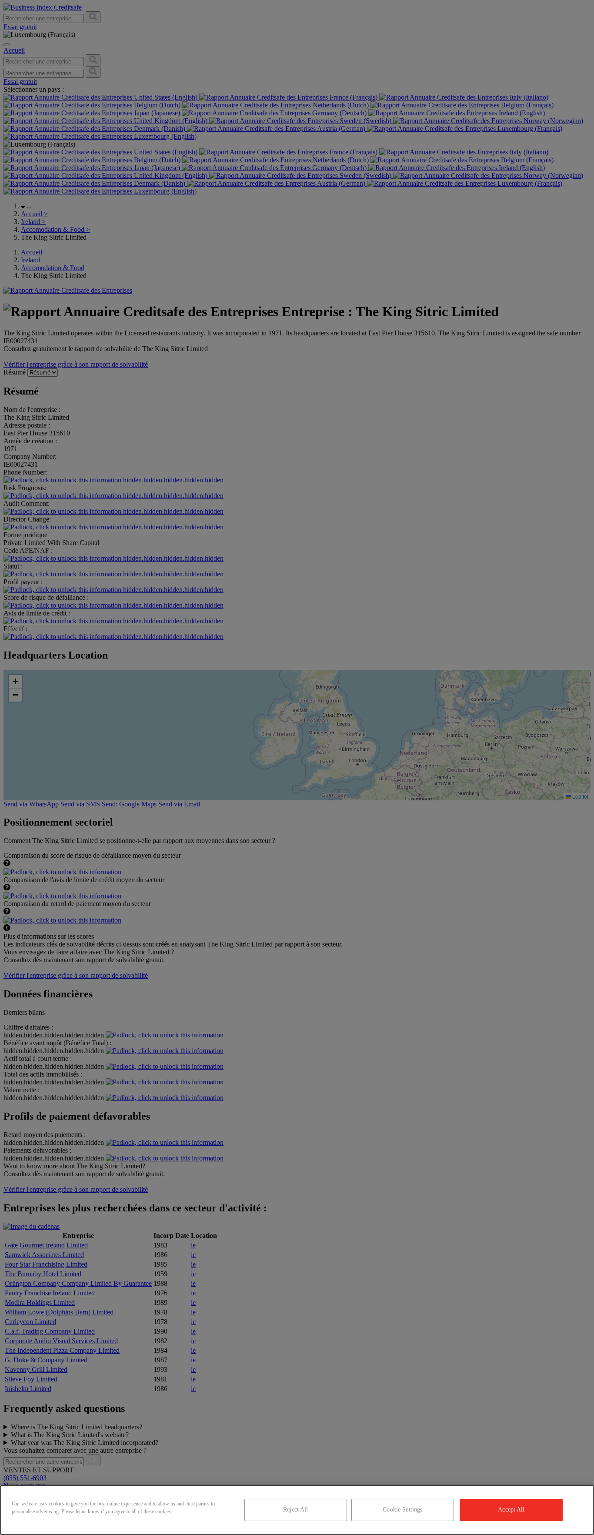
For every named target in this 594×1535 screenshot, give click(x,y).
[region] (297, 1510)
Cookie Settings (402, 1509)
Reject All (295, 1509)
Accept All (511, 1509)
